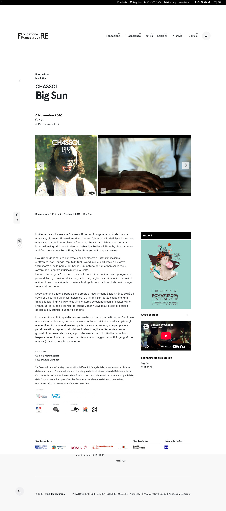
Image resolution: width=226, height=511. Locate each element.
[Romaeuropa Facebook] (195, 2)
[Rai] (166, 447)
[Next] (185, 165)
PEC (123, 460)
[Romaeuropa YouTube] (205, 2)
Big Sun (145, 363)
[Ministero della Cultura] (41, 447)
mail (118, 460)
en (219, 2)
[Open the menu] (206, 36)
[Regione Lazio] (58, 447)
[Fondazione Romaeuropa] (32, 36)
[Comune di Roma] (79, 447)
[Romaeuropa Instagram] (198, 2)
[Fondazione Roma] (123, 447)
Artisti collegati (149, 315)
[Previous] (40, 165)
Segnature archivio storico (156, 358)
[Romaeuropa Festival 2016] (166, 242)
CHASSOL (147, 367)
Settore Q (186, 494)
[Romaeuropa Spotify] (202, 2)
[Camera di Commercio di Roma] (102, 447)
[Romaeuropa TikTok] (209, 2)
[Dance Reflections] (139, 447)
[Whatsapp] (17, 220)
